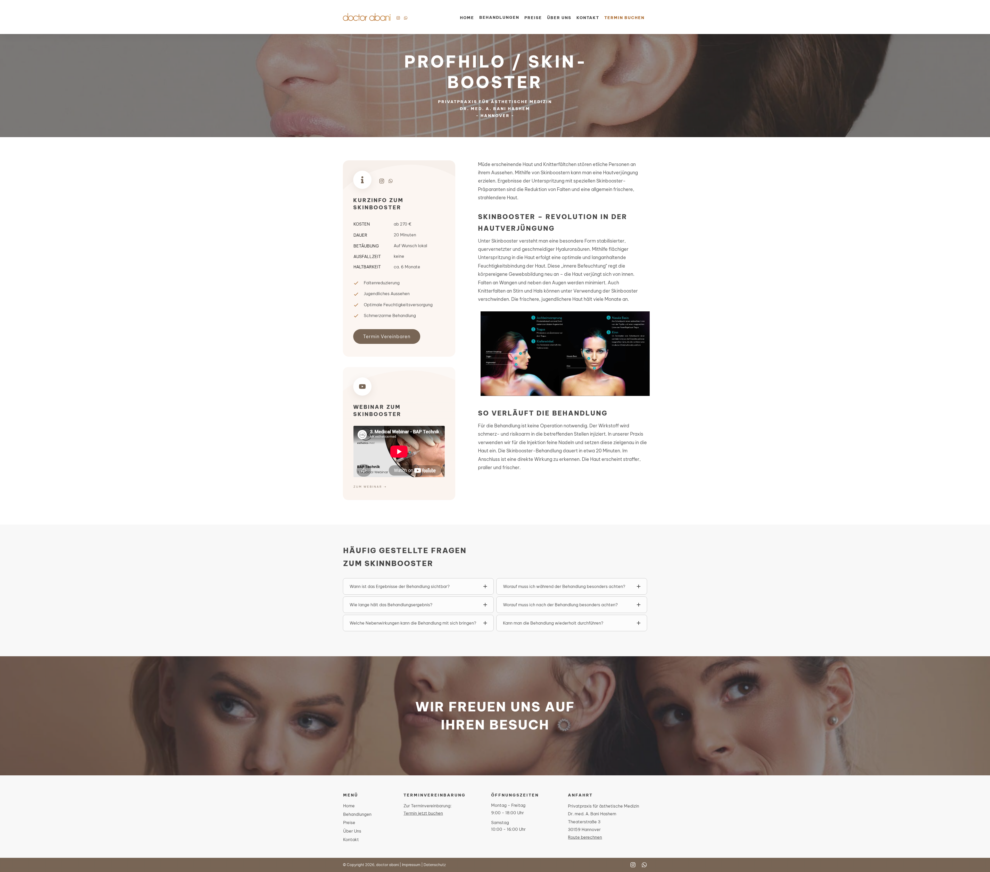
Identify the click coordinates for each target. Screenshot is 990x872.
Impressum (411, 864)
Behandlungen (357, 814)
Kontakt (351, 839)
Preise (349, 822)
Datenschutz (435, 864)
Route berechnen (585, 837)
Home (349, 805)
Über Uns (352, 831)
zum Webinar (367, 486)
